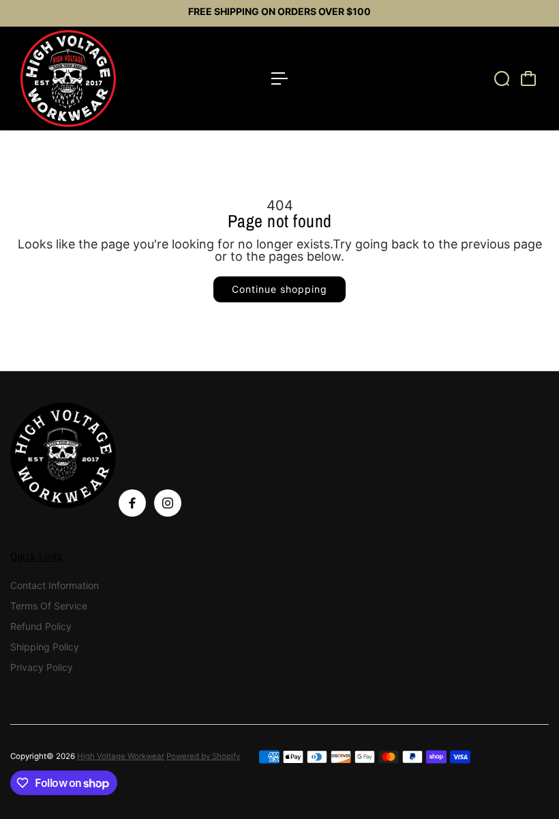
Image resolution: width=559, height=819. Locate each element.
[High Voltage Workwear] (105, 78)
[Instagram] (167, 503)
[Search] (502, 78)
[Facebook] (132, 503)
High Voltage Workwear (120, 756)
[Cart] (528, 78)
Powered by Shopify (203, 756)
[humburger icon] (279, 78)
